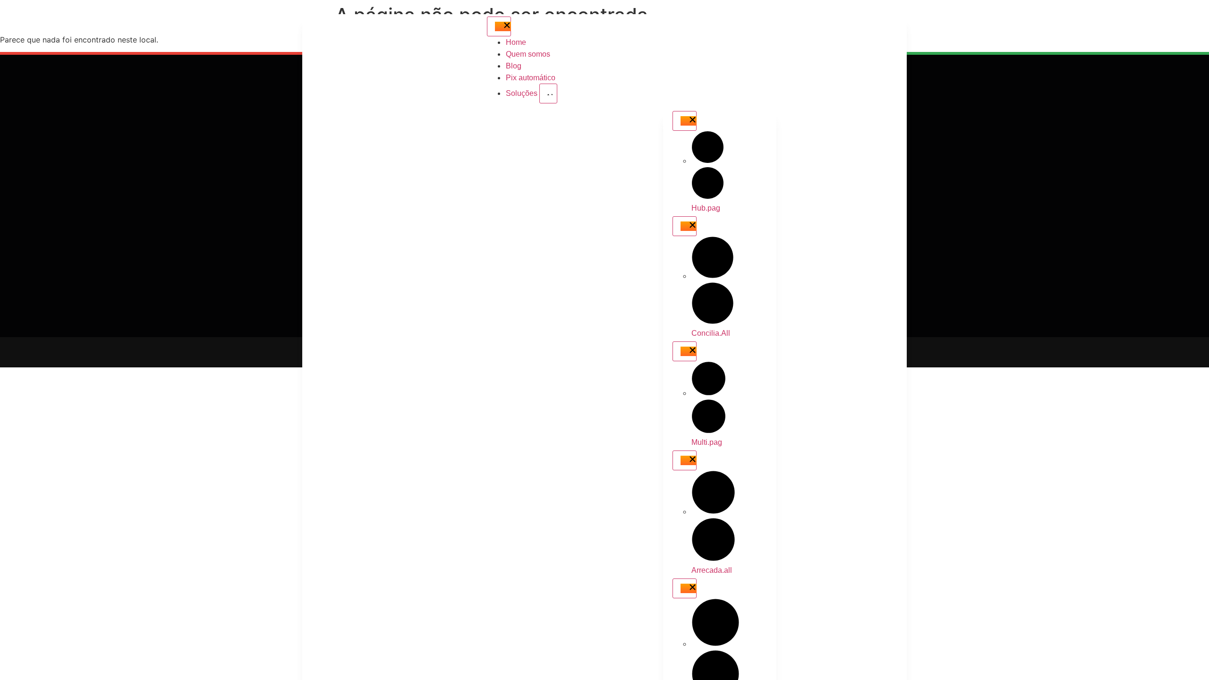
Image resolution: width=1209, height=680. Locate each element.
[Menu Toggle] (499, 26)
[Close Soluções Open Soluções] (548, 93)
